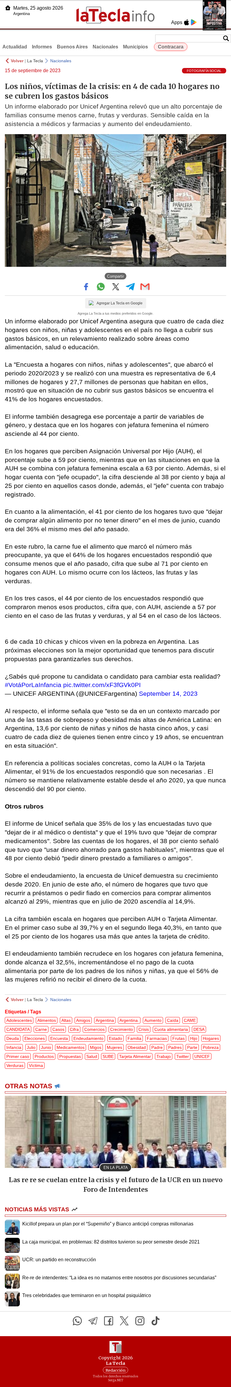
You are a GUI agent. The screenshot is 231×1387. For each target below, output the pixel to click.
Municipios (135, 46)
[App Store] (186, 22)
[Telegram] (93, 1320)
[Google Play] (194, 22)
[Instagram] (140, 1320)
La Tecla (35, 60)
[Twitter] (124, 1320)
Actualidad (14, 46)
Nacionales (105, 46)
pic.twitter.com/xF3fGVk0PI (102, 684)
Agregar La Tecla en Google (120, 303)
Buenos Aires (72, 46)
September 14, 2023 (168, 693)
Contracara (170, 46)
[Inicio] (8, 8)
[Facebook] (109, 1320)
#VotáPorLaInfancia (33, 684)
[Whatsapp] (77, 1320)
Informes (42, 46)
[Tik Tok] (155, 1320)
